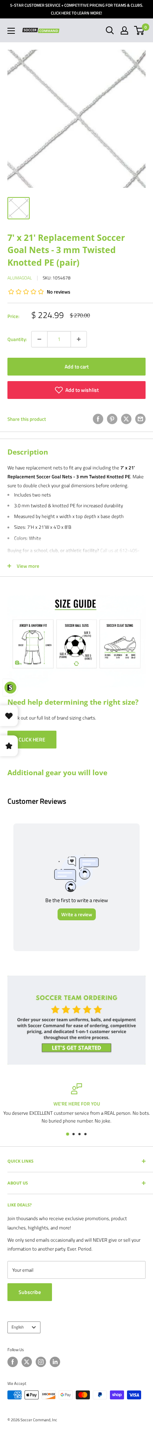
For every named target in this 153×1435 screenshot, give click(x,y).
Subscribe (30, 1292)
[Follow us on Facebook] (12, 1362)
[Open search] (110, 30)
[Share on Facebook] (98, 419)
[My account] (124, 30)
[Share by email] (140, 419)
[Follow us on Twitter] (27, 1362)
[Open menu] (11, 31)
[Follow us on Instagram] (41, 1362)
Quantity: (17, 339)
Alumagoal (19, 277)
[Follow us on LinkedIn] (55, 1362)
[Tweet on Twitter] (126, 419)
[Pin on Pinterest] (112, 419)
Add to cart (77, 366)
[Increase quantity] (79, 339)
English (18, 1327)
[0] (139, 30)
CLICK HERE (32, 739)
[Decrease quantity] (39, 339)
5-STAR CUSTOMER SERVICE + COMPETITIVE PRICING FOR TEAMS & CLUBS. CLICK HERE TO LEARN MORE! (76, 9)
